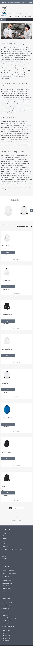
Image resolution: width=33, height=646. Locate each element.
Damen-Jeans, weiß (6, 588)
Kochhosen (5, 576)
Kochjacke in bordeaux (7, 620)
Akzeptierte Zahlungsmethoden (12, 549)
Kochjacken (5, 609)
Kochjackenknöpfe (8, 626)
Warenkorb (30, 2)
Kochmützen (6, 599)
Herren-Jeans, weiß (6, 585)
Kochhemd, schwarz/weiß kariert (9, 573)
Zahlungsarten (5, 541)
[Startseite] (8, 9)
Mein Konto (4, 2)
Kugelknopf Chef (5, 640)
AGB (3, 536)
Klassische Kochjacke (6, 612)
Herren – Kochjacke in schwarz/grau (9, 618)
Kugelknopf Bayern (6, 638)
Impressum (23, 2)
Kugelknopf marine (6, 630)
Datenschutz (17, 2)
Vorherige (1, 210)
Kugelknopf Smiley (6, 635)
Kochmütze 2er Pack (6, 605)
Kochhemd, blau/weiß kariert (8, 570)
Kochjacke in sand (6, 623)
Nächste (31, 210)
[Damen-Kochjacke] (8, 210)
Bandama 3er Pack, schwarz (8, 602)
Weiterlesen (16, 259)
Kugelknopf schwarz (6, 633)
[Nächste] (23, 508)
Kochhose (4, 590)
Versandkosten (5, 546)
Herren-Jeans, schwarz (6, 580)
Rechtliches (10, 2)
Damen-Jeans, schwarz (7, 583)
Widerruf (3, 543)
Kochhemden (6, 567)
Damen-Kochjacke (6, 615)
